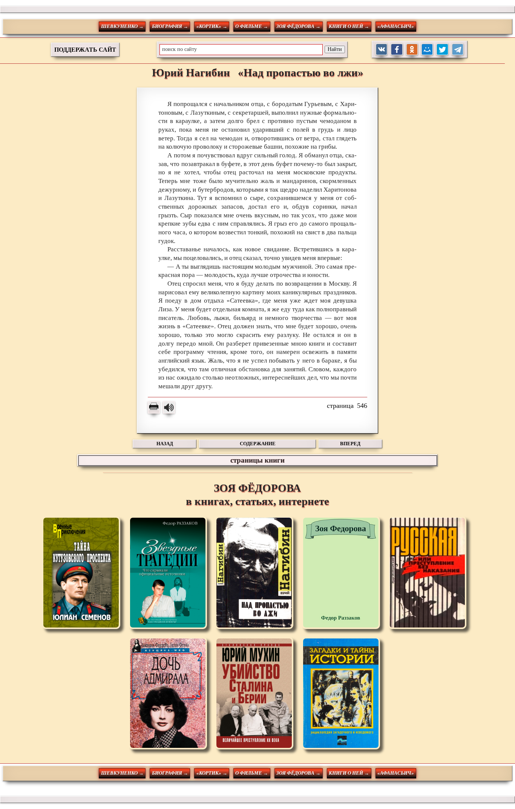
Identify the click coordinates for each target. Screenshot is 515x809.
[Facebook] (397, 49)
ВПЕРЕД (350, 443)
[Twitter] (442, 49)
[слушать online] (169, 407)
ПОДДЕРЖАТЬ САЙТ (85, 49)
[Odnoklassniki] (412, 49)
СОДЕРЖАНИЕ (258, 443)
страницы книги (257, 460)
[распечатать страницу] (154, 407)
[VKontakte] (382, 49)
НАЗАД (164, 443)
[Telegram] (458, 49)
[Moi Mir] (427, 49)
